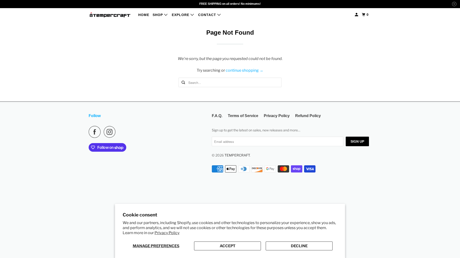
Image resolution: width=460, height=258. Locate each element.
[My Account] (357, 15)
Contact (207, 15)
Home (143, 15)
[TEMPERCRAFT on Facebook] (96, 132)
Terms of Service (243, 116)
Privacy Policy (167, 233)
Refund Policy (308, 116)
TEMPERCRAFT (237, 155)
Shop (158, 15)
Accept (228, 246)
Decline (299, 246)
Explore (181, 15)
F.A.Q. (217, 116)
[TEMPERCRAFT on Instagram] (111, 132)
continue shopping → (244, 70)
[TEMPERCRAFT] (110, 15)
